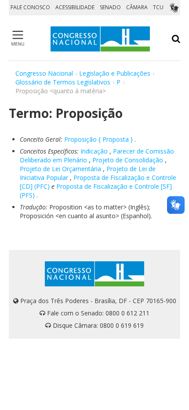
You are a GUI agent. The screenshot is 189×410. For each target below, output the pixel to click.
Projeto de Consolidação (127, 160)
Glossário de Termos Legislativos (62, 82)
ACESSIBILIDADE (74, 7)
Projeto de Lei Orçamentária (60, 169)
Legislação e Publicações (114, 73)
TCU (158, 7)
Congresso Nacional (44, 73)
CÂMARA (137, 7)
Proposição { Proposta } (98, 139)
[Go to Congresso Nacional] (100, 38)
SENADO (110, 7)
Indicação (94, 151)
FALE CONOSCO (30, 7)
